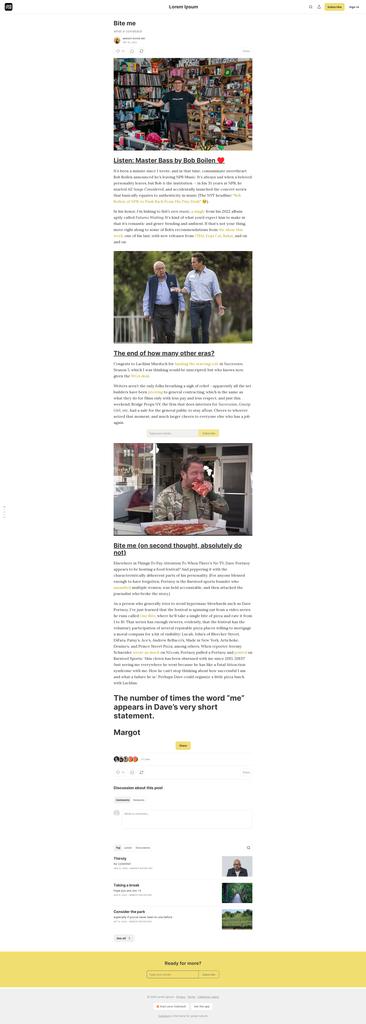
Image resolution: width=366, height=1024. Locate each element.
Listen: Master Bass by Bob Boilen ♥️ (169, 160)
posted (240, 652)
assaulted (122, 587)
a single (198, 211)
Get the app (201, 1006)
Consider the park (129, 912)
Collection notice (208, 997)
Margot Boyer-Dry (134, 38)
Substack (164, 1016)
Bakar (228, 235)
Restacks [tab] (138, 800)
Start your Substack (173, 1006)
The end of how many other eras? (164, 353)
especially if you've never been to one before (143, 917)
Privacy (180, 997)
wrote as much (146, 652)
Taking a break (126, 885)
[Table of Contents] (4, 512)
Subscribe (334, 7)
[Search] (311, 7)
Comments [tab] (122, 800)
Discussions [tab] (143, 847)
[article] (183, 866)
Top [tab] (118, 847)
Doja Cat (213, 235)
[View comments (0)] (132, 51)
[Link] (108, 160)
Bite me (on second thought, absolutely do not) (178, 549)
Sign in (354, 7)
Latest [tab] (128, 847)
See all (121, 938)
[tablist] (130, 800)
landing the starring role (197, 363)
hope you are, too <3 (127, 890)
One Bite (147, 615)
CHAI (199, 235)
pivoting (155, 392)
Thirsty (120, 858)
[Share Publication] (319, 7)
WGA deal (140, 376)
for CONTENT (122, 864)
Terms (191, 997)
